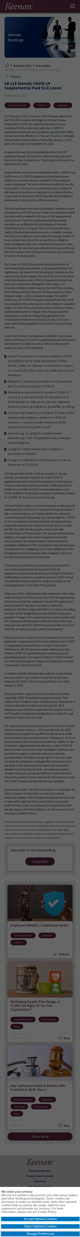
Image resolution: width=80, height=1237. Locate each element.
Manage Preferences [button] (40, 1233)
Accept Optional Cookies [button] (40, 1218)
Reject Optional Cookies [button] (40, 1226)
